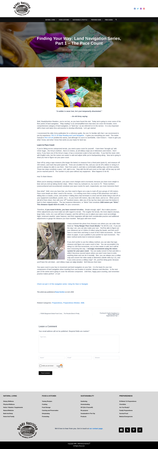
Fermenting (45, 416)
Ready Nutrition (60, 292)
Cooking (44, 404)
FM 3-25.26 (49, 138)
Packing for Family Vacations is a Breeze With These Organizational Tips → (109, 314)
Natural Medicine (8, 410)
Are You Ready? (124, 407)
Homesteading (85, 404)
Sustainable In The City (88, 413)
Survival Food (123, 413)
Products (83, 416)
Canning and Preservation (50, 410)
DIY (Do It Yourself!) (87, 407)
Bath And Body (8, 413)
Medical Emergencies (126, 416)
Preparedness (57, 303)
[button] (121, 430)
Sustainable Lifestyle (80, 19)
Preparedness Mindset (71, 303)
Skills (82, 303)
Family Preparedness (126, 410)
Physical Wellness (9, 404)
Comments (77, 50)
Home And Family (8, 416)
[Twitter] (138, 9)
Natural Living (50, 19)
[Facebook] (135, 9)
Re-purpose (84, 410)
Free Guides (109, 19)
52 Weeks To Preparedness (127, 401)
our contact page (96, 428)
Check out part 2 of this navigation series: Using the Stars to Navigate (62, 284)
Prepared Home (96, 19)
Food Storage (46, 407)
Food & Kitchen (64, 19)
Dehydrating (46, 413)
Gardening (84, 401)
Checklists (122, 404)
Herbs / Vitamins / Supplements (13, 407)
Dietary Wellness (8, 401)
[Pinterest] (144, 9)
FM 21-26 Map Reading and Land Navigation (67, 135)
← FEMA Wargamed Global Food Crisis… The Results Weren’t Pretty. (59, 313)
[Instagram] (141, 9)
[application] (56, 20)
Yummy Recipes (47, 401)
